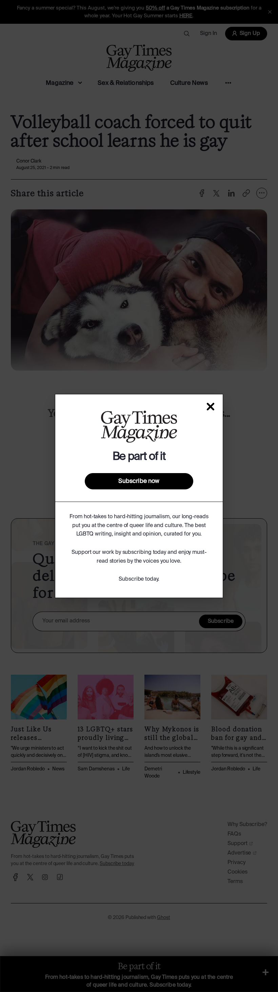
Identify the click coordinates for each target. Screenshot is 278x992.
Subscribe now (138, 481)
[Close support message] (210, 406)
